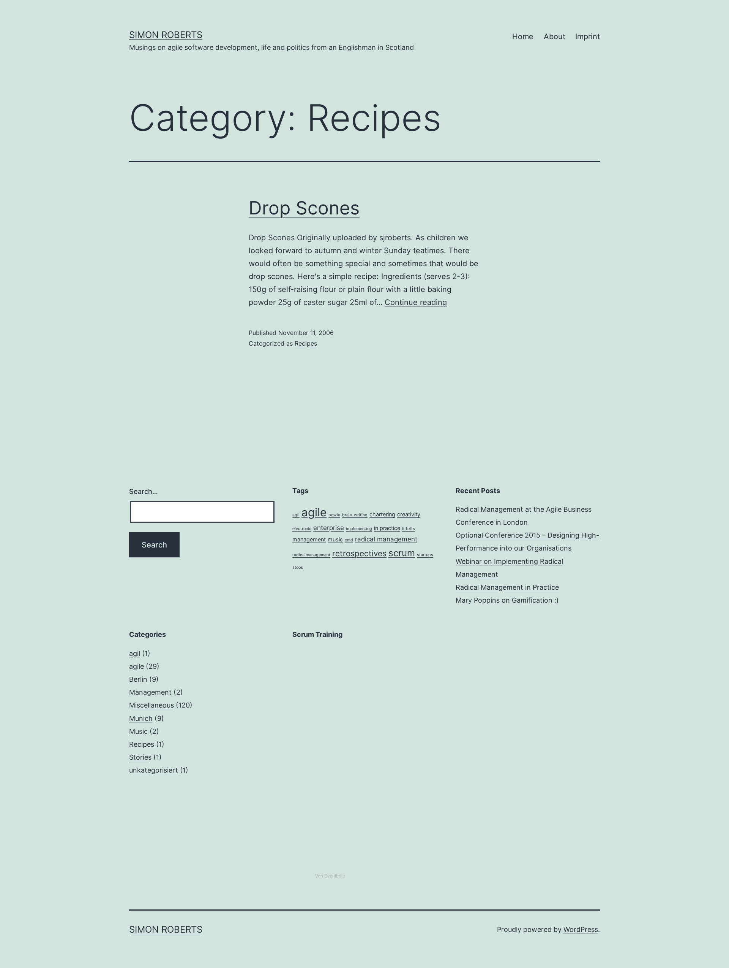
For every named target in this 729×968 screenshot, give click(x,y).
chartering (382, 514)
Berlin (138, 679)
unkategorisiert (153, 770)
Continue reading (416, 302)
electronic (301, 528)
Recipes (306, 343)
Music (138, 731)
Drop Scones (304, 208)
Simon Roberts (165, 34)
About (554, 36)
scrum (401, 553)
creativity (408, 514)
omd (349, 540)
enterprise (328, 528)
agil (296, 515)
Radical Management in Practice (507, 587)
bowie (334, 515)
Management (150, 692)
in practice (387, 528)
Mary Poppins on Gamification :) (507, 600)
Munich (141, 718)
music (335, 539)
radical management (386, 539)
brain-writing (355, 515)
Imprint (587, 36)
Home (522, 36)
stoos (297, 567)
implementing (359, 528)
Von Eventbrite (330, 876)
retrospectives (359, 553)
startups (425, 554)
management (309, 539)
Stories (140, 757)
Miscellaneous (151, 705)
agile (314, 512)
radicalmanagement (311, 554)
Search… (143, 491)
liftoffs (408, 528)
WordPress (580, 929)
